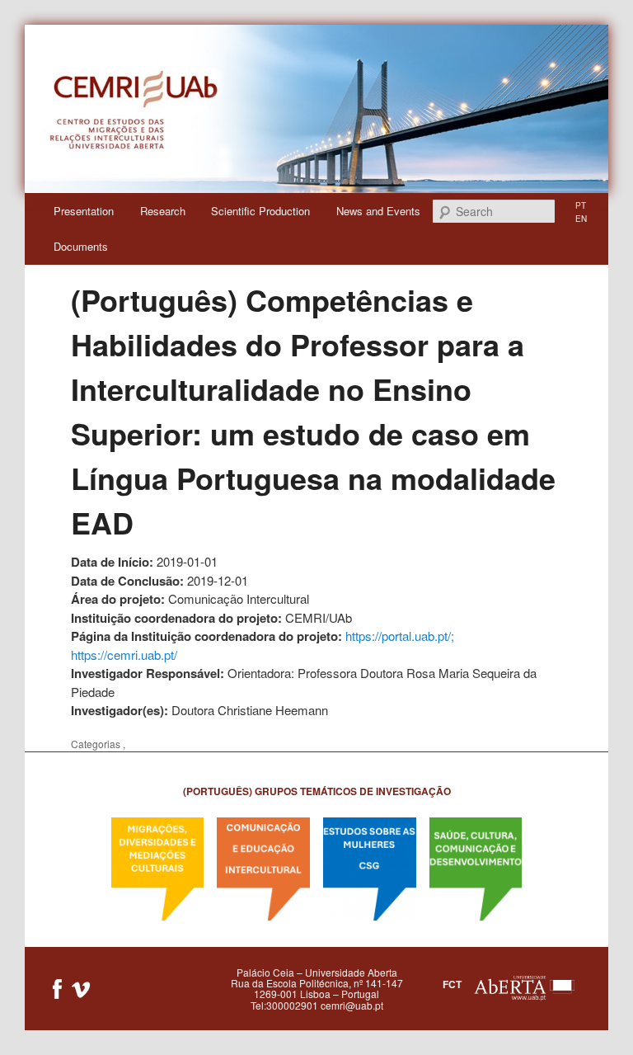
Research (162, 211)
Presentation (84, 211)
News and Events (378, 211)
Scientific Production (260, 211)
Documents (81, 246)
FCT (452, 984)
